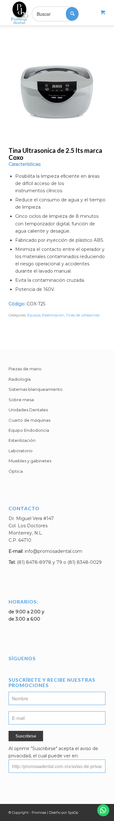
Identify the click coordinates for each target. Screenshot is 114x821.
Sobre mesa (21, 399)
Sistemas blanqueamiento (36, 389)
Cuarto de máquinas (29, 420)
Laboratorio (21, 450)
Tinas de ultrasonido (83, 315)
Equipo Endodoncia (29, 430)
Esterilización (53, 315)
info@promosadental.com (53, 551)
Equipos (34, 315)
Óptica (16, 471)
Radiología (20, 379)
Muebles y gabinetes (30, 460)
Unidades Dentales (28, 409)
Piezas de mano (25, 368)
